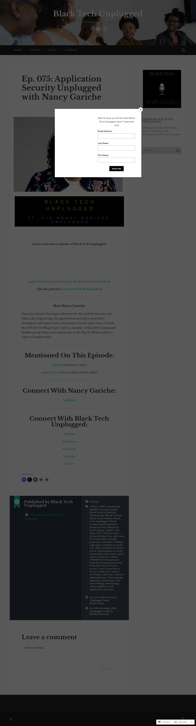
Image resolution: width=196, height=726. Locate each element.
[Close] (140, 109)
